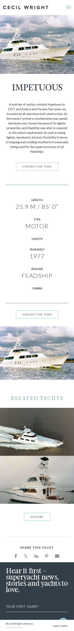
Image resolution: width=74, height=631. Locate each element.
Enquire (37, 44)
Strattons (18, 627)
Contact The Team (37, 166)
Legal (55, 625)
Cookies (63, 625)
